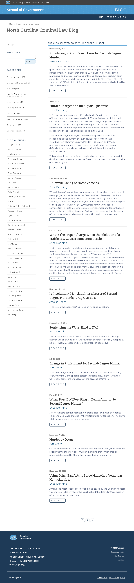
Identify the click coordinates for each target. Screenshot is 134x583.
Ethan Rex (12, 277)
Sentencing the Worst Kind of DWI (73, 327)
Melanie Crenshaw (16, 164)
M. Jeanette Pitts (15, 268)
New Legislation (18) (15, 108)
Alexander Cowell (15, 159)
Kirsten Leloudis (15, 235)
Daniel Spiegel (14, 296)
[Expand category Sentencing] (34, 125)
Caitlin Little (13, 239)
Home (12, 24)
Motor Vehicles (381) (15, 102)
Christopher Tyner (16, 310)
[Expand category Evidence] (34, 89)
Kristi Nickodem (15, 258)
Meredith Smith (15, 291)
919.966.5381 (18, 565)
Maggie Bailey (14, 145)
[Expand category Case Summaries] (34, 77)
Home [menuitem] (100, 17)
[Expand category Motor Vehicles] (34, 102)
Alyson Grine (13, 216)
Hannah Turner (14, 305)
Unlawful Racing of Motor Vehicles (74, 183)
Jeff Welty (55, 367)
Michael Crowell (15, 168)
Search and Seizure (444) (17, 119)
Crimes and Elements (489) (18, 83)
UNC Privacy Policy (117, 578)
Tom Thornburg (15, 301)
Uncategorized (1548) (16, 131)
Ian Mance (12, 244)
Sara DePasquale (15, 178)
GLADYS (120, 560)
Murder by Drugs (61, 439)
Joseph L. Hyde (14, 230)
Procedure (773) (13, 114)
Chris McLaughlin (16, 253)
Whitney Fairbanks (16, 197)
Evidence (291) (13, 89)
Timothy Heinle (14, 220)
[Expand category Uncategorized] (34, 131)
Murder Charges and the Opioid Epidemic (78, 106)
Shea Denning (58, 110)
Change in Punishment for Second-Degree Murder (85, 363)
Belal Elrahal (13, 192)
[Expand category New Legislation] (34, 108)
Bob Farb (12, 202)
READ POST (57, 91)
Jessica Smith (57, 301)
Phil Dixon (12, 183)
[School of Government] (21, 537)
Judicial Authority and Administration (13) (16, 95)
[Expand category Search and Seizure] (34, 119)
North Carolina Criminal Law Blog (42, 30)
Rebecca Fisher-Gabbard (19, 206)
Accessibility (102, 578)
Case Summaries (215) (16, 77)
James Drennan (15, 187)
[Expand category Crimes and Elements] (34, 83)
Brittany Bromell (15, 150)
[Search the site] (33, 45)
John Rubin (13, 282)
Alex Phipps (13, 263)
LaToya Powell (14, 272)
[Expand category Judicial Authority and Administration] (34, 95)
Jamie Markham (59, 61)
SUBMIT (30, 62)
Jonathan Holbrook (16, 225)
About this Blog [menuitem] (116, 17)
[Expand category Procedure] (34, 113)
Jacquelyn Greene (16, 211)
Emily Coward (14, 154)
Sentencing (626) (14, 125)
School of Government (25, 9)
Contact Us (119, 556)
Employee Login (117, 552)
